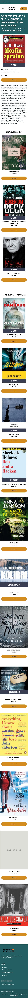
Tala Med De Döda (14, 542)
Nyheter (5, 975)
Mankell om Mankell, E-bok (14, 273)
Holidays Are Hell (14, 817)
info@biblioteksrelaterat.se (6, 1)
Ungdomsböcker (7, 970)
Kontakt (9, 994)
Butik (23, 8)
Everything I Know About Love (14, 757)
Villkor (13, 994)
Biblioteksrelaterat (8, 972)
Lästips (5, 967)
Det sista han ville (14, 172)
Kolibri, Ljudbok (14, 592)
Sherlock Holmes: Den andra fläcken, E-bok (14, 484)
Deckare (9, 70)
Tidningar (14, 70)
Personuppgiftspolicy (21, 994)
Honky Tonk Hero (14, 928)
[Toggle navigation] (2, 8)
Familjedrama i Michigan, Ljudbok (14, 700)
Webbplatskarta (14, 995)
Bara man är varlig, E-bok (14, 335)
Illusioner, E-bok (14, 384)
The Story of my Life (14, 871)
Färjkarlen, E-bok (14, 434)
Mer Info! (14, 79)
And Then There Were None (14, 650)
